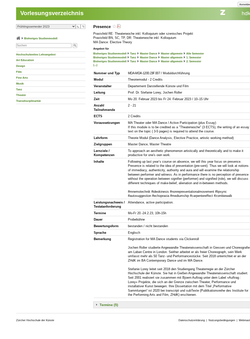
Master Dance (148, 53)
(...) (95, 65)
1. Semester (193, 57)
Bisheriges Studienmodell (40, 38)
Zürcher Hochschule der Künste (35, 320)
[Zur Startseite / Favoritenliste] (18, 38)
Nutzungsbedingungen (221, 320)
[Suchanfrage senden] (75, 45)
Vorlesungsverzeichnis (51, 13)
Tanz (19, 89)
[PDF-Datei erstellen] (119, 27)
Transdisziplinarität (28, 100)
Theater (21, 95)
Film (19, 71)
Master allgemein (172, 53)
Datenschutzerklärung (191, 320)
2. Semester (193, 61)
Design (20, 65)
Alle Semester (195, 53)
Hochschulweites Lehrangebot (36, 54)
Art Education (25, 60)
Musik (20, 83)
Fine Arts (22, 77)
